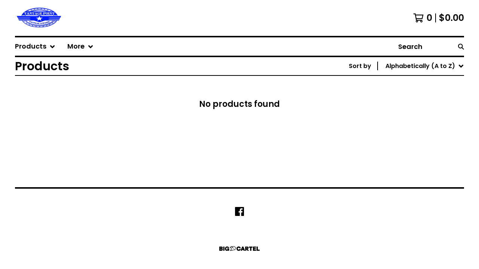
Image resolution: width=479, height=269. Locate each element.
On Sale (398, 97)
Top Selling (403, 109)
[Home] (38, 18)
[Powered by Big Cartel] (239, 248)
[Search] (461, 46)
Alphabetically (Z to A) (422, 133)
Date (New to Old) (415, 145)
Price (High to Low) (416, 181)
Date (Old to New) (415, 157)
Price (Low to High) (416, 169)
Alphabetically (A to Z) (422, 121)
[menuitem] (35, 46)
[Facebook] (239, 211)
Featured (401, 85)
